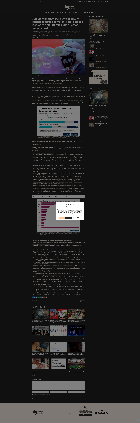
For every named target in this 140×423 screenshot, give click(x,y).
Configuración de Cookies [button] (76, 217)
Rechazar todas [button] (68, 217)
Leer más (70, 214)
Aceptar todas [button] (62, 217)
